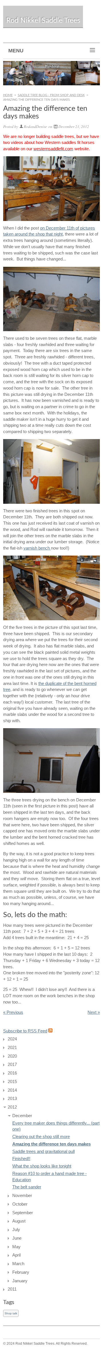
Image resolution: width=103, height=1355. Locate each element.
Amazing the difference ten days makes (51, 1144)
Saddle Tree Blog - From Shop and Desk (51, 95)
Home (8, 95)
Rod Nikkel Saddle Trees (43, 20)
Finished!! (21, 1158)
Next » (94, 1012)
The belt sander (26, 1187)
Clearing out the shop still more (41, 1136)
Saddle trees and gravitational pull (43, 1151)
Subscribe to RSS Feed (25, 1031)
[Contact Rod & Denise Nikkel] (51, 73)
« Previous (13, 1012)
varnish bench (37, 548)
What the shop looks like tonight (41, 1166)
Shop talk (11, 1313)
